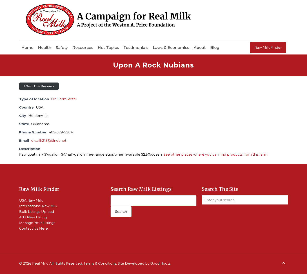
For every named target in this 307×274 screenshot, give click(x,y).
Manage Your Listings (37, 223)
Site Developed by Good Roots (144, 263)
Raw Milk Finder (268, 47)
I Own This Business (39, 86)
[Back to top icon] (283, 263)
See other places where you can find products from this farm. (215, 154)
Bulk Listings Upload (36, 211)
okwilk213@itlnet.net (48, 140)
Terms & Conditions (100, 263)
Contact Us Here (33, 228)
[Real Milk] (108, 20)
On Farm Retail (64, 99)
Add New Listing (33, 217)
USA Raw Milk (31, 200)
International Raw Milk (38, 206)
